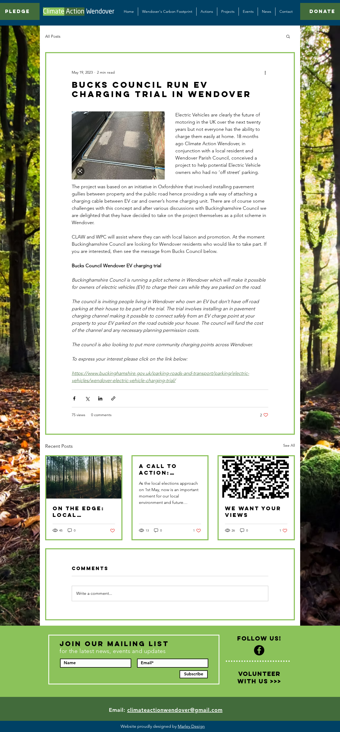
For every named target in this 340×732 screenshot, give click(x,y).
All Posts (52, 36)
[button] (228, 11)
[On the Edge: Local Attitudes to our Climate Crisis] (83, 477)
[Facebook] (259, 650)
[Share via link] (113, 398)
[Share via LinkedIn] (100, 398)
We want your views (253, 511)
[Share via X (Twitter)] (87, 398)
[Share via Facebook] (74, 398)
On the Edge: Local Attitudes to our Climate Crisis (79, 511)
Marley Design (191, 726)
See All (289, 445)
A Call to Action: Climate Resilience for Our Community (168, 469)
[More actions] (265, 72)
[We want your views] (256, 477)
